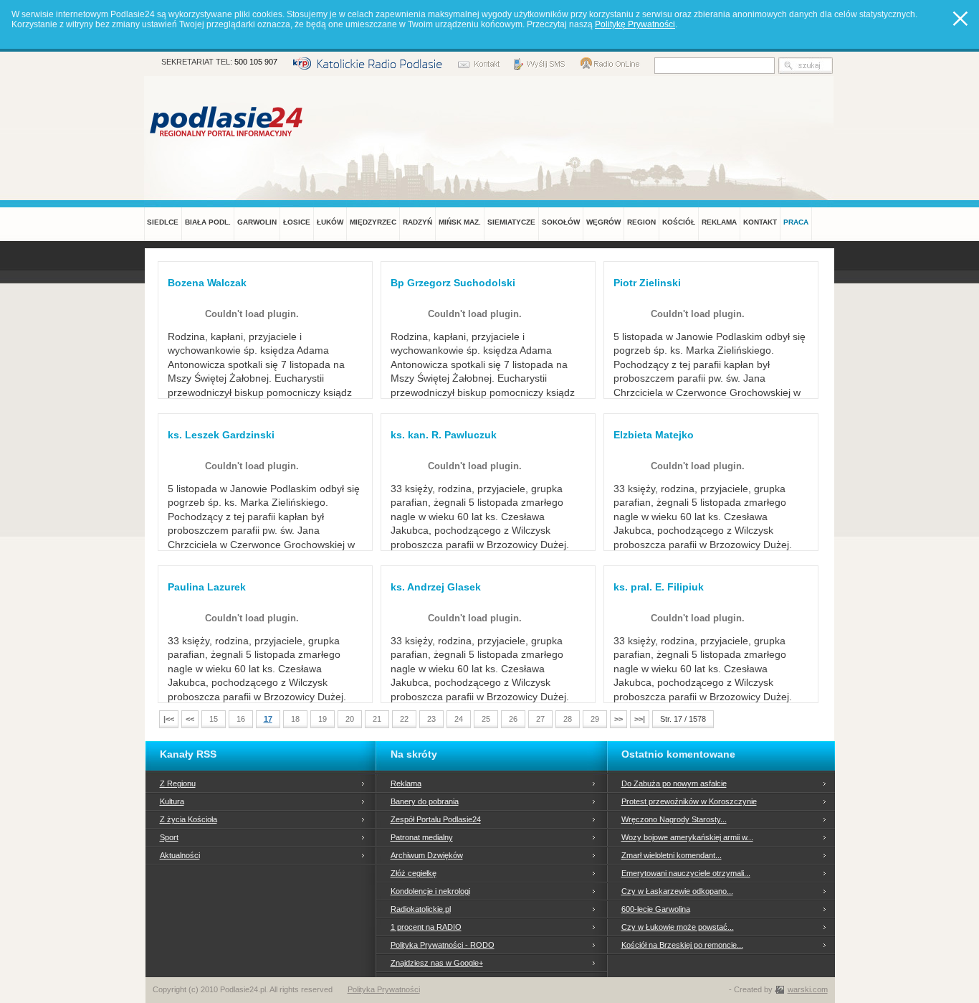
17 (268, 719)
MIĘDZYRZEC (373, 222)
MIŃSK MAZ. (460, 222)
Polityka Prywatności (384, 989)
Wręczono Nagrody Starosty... (674, 819)
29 (595, 719)
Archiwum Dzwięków (427, 855)
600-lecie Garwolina (655, 909)
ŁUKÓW (330, 222)
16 (241, 719)
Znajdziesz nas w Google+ (437, 963)
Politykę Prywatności (635, 24)
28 (567, 719)
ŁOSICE (296, 222)
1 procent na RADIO (426, 927)
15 (213, 719)
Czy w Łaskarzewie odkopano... (677, 891)
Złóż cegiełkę (413, 873)
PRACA (795, 222)
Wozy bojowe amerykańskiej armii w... (687, 837)
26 (513, 719)
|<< (168, 719)
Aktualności (180, 855)
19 (322, 719)
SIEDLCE (162, 222)
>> (618, 719)
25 (486, 719)
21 (377, 719)
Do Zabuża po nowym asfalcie (674, 783)
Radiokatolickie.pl (421, 909)
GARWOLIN (257, 222)
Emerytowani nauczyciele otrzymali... (685, 873)
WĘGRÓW (603, 222)
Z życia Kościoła (188, 819)
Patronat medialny (422, 837)
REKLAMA (719, 222)
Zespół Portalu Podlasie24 (436, 819)
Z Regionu (178, 783)
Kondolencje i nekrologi (430, 891)
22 (404, 719)
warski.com (808, 989)
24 (458, 719)
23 (431, 719)
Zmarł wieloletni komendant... (671, 855)
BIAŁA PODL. (208, 222)
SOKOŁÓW (561, 222)
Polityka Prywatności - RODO (443, 945)
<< (190, 719)
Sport (169, 837)
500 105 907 (255, 61)
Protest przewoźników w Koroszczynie (689, 801)
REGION (641, 222)
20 (349, 719)
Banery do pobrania (425, 801)
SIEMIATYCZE (511, 222)
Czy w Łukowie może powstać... (677, 927)
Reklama (406, 783)
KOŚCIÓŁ (678, 222)
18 (295, 719)
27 (540, 719)
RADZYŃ (417, 222)
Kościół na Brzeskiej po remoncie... (682, 945)
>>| (639, 719)
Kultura (172, 801)
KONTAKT (760, 222)
